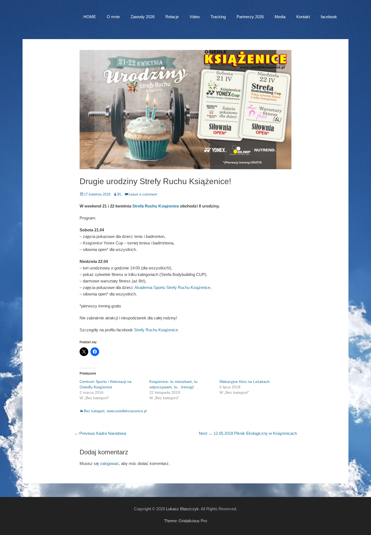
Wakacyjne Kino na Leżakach (244, 381)
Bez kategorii (94, 411)
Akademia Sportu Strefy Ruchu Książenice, (172, 287)
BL (119, 194)
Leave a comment (143, 194)
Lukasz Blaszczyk (182, 508)
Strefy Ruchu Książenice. (156, 330)
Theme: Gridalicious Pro (185, 520)
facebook (329, 16)
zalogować (109, 463)
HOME (89, 16)
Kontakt (303, 16)
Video (195, 16)
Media (280, 16)
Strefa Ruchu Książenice (155, 206)
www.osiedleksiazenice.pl (127, 411)
